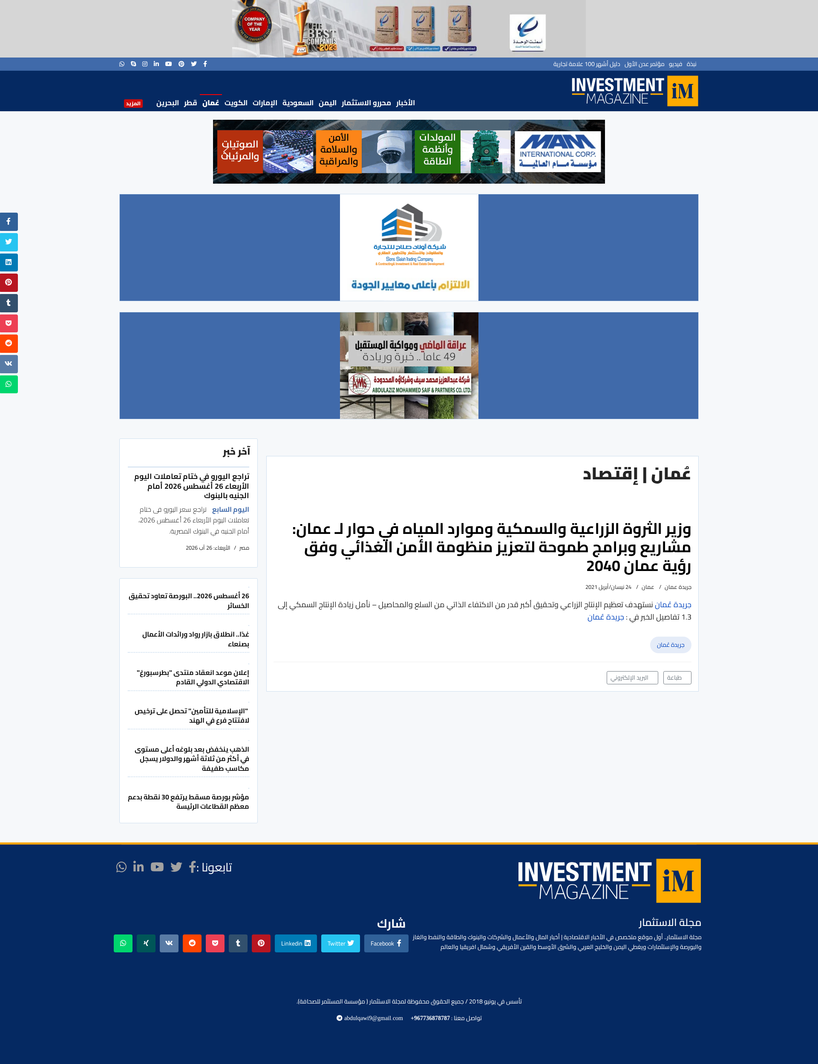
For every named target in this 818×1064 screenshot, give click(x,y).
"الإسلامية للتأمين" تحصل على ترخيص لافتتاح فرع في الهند (192, 715)
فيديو (676, 63)
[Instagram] (144, 63)
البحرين (167, 103)
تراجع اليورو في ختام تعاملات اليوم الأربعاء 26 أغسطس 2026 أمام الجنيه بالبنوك (191, 485)
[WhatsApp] (121, 63)
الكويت (236, 103)
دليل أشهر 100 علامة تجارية (586, 63)
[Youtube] (168, 63)
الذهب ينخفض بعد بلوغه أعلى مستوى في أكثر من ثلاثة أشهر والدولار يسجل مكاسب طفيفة (192, 759)
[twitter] (194, 63)
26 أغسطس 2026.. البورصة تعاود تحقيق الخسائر (189, 600)
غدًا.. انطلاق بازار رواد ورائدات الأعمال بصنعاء (195, 639)
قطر (190, 103)
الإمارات (265, 103)
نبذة (692, 63)
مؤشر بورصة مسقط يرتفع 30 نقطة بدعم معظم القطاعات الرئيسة (188, 801)
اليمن (328, 103)
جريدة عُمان (671, 644)
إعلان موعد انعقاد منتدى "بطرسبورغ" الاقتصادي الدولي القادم (193, 677)
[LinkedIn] (156, 63)
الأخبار (405, 103)
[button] (226, 152)
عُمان (210, 103)
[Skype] (133, 63)
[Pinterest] (181, 63)
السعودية (298, 103)
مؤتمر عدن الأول (645, 63)
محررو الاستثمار (366, 103)
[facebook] (205, 63)
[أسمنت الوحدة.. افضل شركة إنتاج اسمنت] (409, 29)
